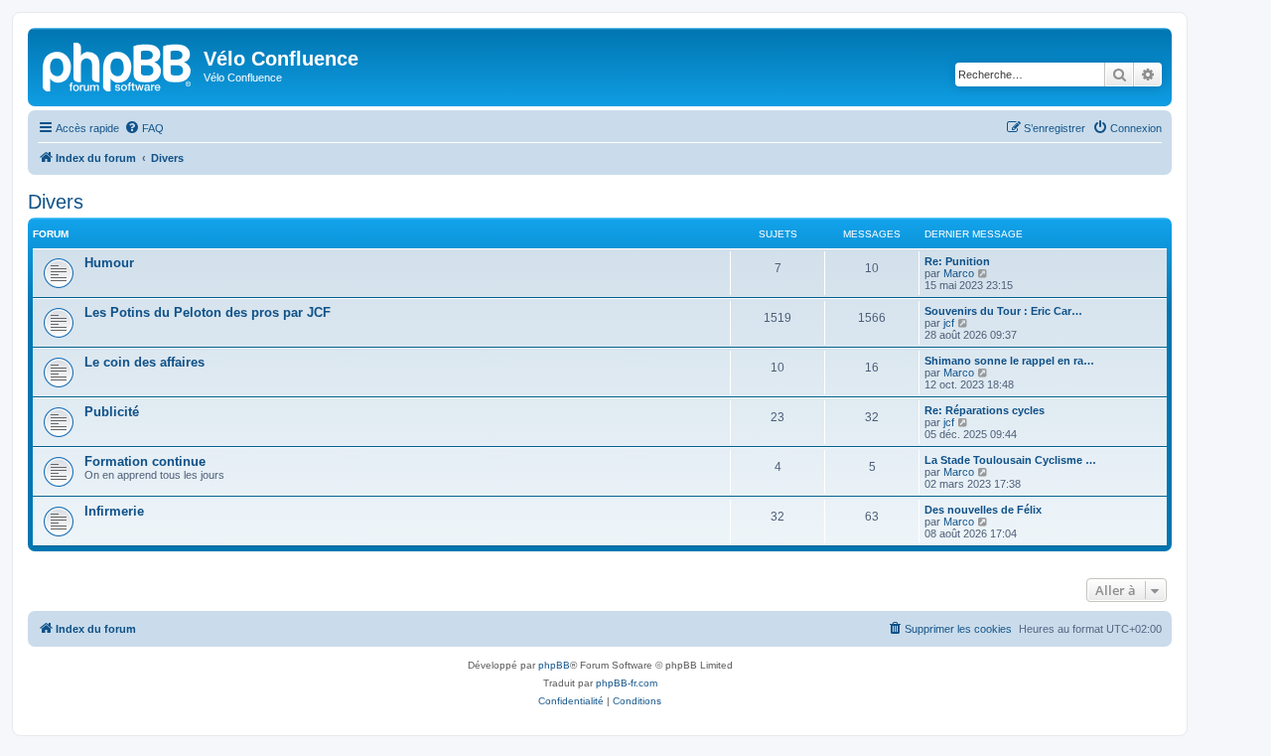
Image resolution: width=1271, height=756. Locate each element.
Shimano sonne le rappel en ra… (1009, 361)
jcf (948, 323)
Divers (55, 202)
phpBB (554, 665)
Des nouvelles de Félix (983, 510)
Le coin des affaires (144, 362)
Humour (109, 262)
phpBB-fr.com (626, 683)
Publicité (111, 411)
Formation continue (145, 461)
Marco (958, 273)
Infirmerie (114, 511)
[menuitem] (144, 128)
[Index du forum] (118, 64)
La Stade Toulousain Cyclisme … (1010, 460)
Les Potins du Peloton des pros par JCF (207, 312)
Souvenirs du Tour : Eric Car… (1003, 311)
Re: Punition (957, 261)
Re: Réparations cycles (984, 410)
